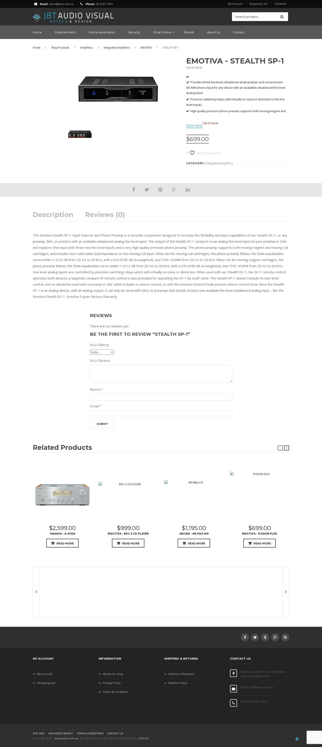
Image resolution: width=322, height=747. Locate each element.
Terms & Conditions (116, 692)
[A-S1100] (62, 493)
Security (134, 32)
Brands (189, 32)
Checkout (280, 4)
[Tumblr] (265, 637)
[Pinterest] (160, 189)
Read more (65, 543)
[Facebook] (133, 189)
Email (95, 406)
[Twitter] (147, 189)
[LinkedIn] (188, 189)
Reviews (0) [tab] (105, 215)
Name (96, 389)
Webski (144, 738)
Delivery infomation (181, 674)
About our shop (113, 674)
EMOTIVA (146, 47)
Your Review (100, 360)
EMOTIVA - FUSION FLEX (259, 533)
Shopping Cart (258, 4)
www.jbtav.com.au (67, 738)
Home (37, 32)
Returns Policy (177, 683)
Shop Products (60, 47)
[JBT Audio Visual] (73, 16)
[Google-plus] (275, 637)
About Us (213, 32)
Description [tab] (53, 215)
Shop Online (162, 32)
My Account (235, 4)
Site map (38, 733)
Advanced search (60, 733)
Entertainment (65, 32)
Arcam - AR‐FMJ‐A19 (194, 533)
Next (286, 447)
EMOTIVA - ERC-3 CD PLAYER (128, 533)
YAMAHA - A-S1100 (62, 533)
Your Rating (99, 345)
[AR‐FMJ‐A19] (193, 493)
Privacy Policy (112, 683)
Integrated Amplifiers (117, 47)
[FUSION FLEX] (259, 493)
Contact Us (115, 733)
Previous (280, 447)
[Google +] (174, 189)
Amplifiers (86, 47)
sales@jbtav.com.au (61, 4)
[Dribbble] (285, 637)
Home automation (102, 32)
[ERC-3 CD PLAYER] (128, 493)
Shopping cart (46, 683)
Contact (239, 32)
